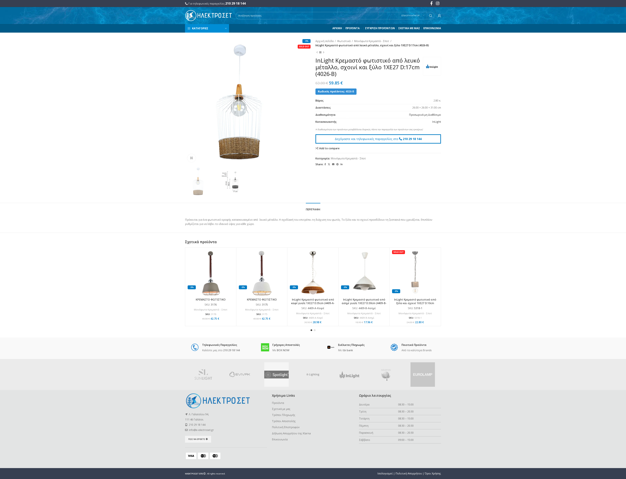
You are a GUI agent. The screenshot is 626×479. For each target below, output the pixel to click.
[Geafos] (386, 374)
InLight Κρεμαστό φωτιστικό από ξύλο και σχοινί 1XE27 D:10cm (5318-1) (415, 303)
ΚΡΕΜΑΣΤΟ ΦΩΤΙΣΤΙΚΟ (211, 299)
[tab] (313, 208)
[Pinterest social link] (337, 164)
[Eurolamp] (422, 374)
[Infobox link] (215, 347)
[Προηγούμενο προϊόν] (317, 52)
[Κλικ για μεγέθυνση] (191, 158)
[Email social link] (333, 164)
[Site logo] (208, 15)
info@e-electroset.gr (201, 430)
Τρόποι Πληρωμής (283, 415)
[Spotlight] (276, 374)
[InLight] (349, 374)
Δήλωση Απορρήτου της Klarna (291, 433)
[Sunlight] (203, 374)
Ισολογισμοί (385, 473)
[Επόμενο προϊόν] (323, 52)
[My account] (439, 15)
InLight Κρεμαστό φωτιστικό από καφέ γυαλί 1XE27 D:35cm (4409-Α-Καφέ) (313, 303)
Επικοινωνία (280, 439)
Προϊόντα (278, 403)
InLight (436, 122)
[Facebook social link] (325, 164)
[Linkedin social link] (341, 164)
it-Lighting (312, 374)
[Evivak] (240, 374)
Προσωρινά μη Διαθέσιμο (425, 115)
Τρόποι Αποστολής (284, 421)
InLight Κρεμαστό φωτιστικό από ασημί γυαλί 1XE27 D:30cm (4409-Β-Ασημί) (364, 303)
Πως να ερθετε (196, 439)
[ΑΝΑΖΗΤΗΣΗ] (430, 15)
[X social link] (329, 164)
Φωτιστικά (343, 41)
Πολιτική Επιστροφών (286, 427)
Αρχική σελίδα (324, 41)
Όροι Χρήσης (433, 473)
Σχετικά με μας (281, 409)
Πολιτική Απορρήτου (408, 473)
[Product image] (313, 273)
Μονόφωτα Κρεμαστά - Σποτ (371, 41)
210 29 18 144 (235, 3)
